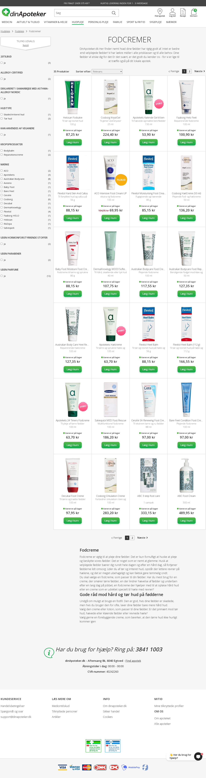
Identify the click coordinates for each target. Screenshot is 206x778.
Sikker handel (111, 711)
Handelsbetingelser (13, 706)
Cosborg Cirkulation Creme (110, 496)
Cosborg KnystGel (110, 117)
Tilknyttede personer (64, 711)
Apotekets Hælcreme (110, 344)
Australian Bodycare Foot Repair (186, 269)
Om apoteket (162, 718)
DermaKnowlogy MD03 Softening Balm (114, 269)
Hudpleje (78, 22)
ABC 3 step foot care (148, 496)
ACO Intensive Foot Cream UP (110, 193)
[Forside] (27, 13)
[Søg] (114, 13)
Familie (117, 22)
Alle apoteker (162, 724)
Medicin (7, 22)
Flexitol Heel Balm (148, 344)
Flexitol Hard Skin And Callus (73, 193)
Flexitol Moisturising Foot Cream (148, 193)
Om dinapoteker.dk (115, 706)
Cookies (108, 717)
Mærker (171, 22)
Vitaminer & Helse (55, 22)
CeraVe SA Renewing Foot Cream (149, 420)
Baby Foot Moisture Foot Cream (72, 269)
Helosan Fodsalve (72, 117)
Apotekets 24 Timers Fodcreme (72, 420)
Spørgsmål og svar (12, 711)
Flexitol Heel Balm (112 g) (186, 344)
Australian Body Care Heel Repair (73, 344)
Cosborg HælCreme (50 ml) (186, 193)
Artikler (56, 717)
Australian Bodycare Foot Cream (148, 269)
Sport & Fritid (136, 22)
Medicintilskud (61, 706)
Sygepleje (156, 22)
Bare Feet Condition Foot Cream (186, 420)
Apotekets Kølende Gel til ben (148, 117)
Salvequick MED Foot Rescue (110, 420)
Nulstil (26, 45)
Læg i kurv (73, 142)
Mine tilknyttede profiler (169, 706)
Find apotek (133, 661)
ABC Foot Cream (186, 496)
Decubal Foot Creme (73, 496)
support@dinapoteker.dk (16, 717)
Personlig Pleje (98, 22)
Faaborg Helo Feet (186, 117)
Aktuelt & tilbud (28, 22)
